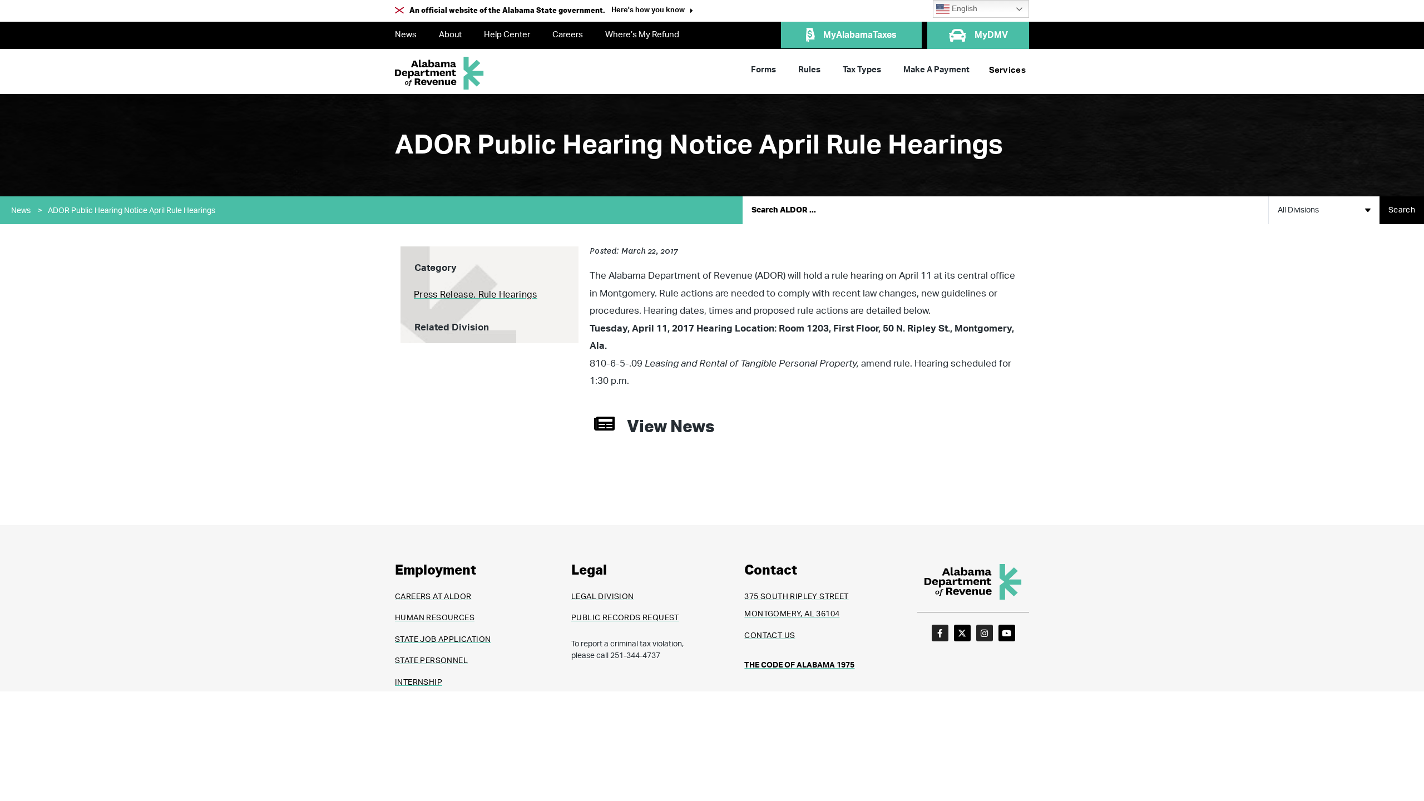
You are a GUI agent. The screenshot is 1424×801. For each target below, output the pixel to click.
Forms (763, 70)
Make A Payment (936, 70)
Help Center (507, 35)
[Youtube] (1006, 633)
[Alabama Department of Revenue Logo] (439, 73)
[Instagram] (984, 633)
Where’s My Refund (642, 35)
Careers (567, 35)
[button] (652, 11)
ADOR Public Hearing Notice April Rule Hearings (131, 211)
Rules (809, 70)
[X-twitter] (962, 633)
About (450, 35)
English (963, 8)
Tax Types (862, 70)
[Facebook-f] (940, 633)
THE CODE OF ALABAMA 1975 (799, 665)
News (406, 35)
